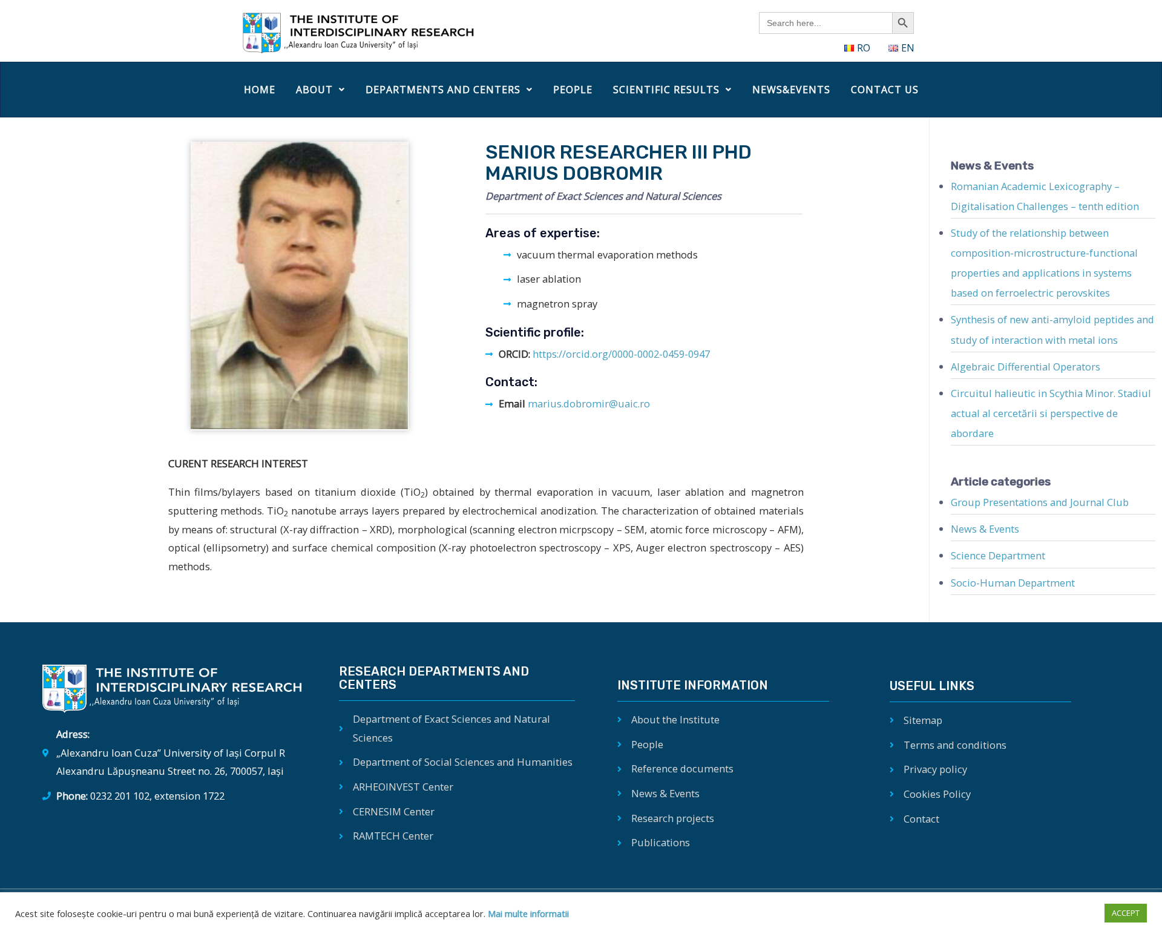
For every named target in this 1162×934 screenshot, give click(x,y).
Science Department (998, 555)
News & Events (985, 529)
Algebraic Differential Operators (1025, 366)
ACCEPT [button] (1126, 912)
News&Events (791, 89)
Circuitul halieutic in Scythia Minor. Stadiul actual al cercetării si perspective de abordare (1051, 413)
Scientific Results (666, 89)
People (572, 89)
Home (259, 89)
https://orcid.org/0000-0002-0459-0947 (621, 354)
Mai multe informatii (527, 913)
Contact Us (885, 89)
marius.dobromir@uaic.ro (589, 403)
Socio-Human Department (1013, 583)
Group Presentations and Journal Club (1040, 502)
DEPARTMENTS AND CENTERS (443, 89)
